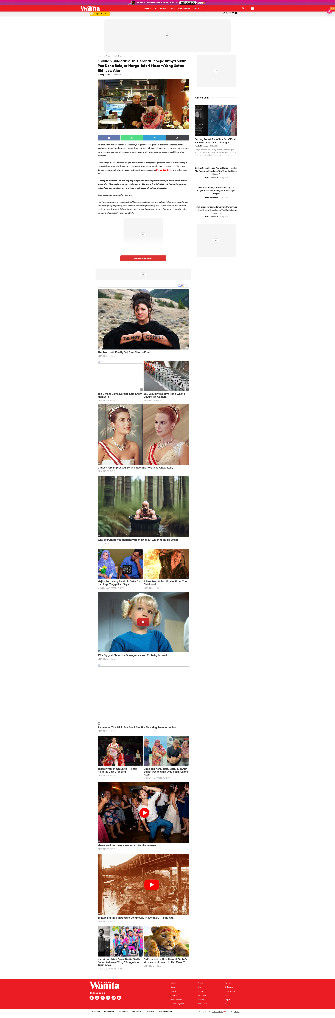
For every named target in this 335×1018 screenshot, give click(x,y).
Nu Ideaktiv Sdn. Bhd (217, 1012)
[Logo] (90, 8)
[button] (243, 8)
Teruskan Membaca (143, 258)
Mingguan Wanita (104, 56)
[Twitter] (226, 13)
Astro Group (237, 1012)
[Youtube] (232, 13)
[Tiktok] (229, 13)
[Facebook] (220, 13)
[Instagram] (223, 13)
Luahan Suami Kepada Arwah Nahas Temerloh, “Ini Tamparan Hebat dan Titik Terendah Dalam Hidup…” (216, 171)
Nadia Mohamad (201, 146)
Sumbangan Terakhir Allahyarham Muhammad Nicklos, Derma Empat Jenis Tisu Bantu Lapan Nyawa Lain (216, 209)
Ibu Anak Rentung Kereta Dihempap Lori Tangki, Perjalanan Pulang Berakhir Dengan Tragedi (216, 190)
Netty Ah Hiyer (105, 75)
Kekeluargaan (120, 56)
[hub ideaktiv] (252, 7)
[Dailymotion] (235, 13)
